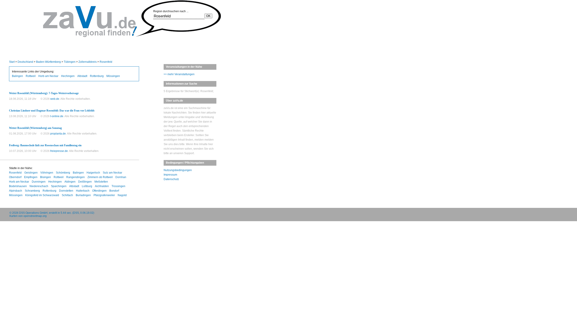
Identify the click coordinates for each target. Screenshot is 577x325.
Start (12, 61)
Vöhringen (46, 172)
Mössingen (113, 76)
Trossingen (118, 186)
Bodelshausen (18, 186)
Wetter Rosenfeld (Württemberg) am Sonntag (35, 128)
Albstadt (82, 76)
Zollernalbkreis (87, 61)
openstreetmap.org (35, 216)
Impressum (170, 174)
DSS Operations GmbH (33, 212)
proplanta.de (58, 133)
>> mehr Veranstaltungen (179, 74)
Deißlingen (85, 181)
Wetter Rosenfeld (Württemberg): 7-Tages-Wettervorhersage (44, 93)
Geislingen (31, 172)
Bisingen (45, 177)
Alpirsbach (15, 190)
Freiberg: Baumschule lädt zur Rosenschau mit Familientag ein (45, 145)
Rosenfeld (106, 61)
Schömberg (63, 172)
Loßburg (87, 186)
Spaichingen (58, 186)
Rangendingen (75, 177)
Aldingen (70, 181)
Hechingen (68, 76)
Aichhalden (102, 186)
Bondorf (114, 190)
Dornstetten (66, 190)
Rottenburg (97, 76)
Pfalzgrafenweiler (104, 195)
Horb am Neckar (48, 76)
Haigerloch (93, 172)
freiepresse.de (59, 151)
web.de (54, 98)
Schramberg (32, 190)
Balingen (17, 76)
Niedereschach (39, 186)
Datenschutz (171, 179)
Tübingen (70, 61)
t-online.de (56, 116)
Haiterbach (82, 190)
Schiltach (67, 195)
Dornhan (120, 177)
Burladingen (83, 195)
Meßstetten (101, 181)
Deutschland (25, 61)
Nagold (122, 195)
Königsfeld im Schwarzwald (42, 195)
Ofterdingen (99, 190)
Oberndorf (15, 177)
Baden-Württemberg (48, 61)
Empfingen (30, 177)
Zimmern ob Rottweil (100, 177)
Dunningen (39, 181)
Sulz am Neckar (112, 172)
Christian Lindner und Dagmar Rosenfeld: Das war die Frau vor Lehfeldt (51, 110)
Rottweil (31, 76)
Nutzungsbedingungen (178, 170)
